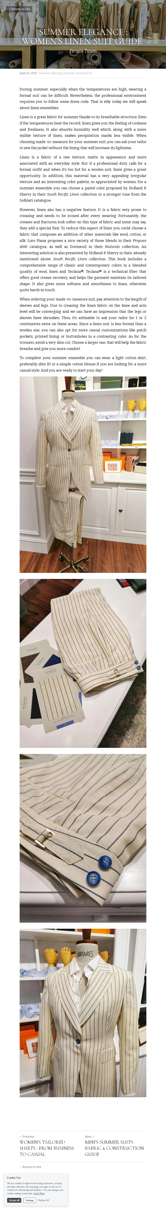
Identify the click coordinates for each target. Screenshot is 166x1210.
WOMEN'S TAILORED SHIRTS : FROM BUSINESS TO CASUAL (47, 1148)
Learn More (39, 1193)
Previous (28, 1136)
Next (88, 1136)
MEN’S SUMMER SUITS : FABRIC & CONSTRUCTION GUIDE (114, 1148)
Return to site (20, 9)
